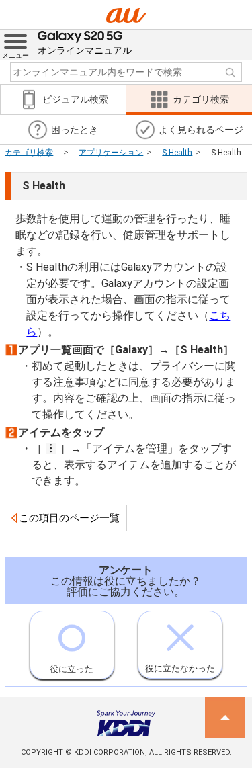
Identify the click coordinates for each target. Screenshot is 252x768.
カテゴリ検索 (29, 152)
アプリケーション (111, 152)
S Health (177, 152)
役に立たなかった (180, 668)
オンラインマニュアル (85, 50)
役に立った (71, 669)
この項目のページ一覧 (69, 518)
